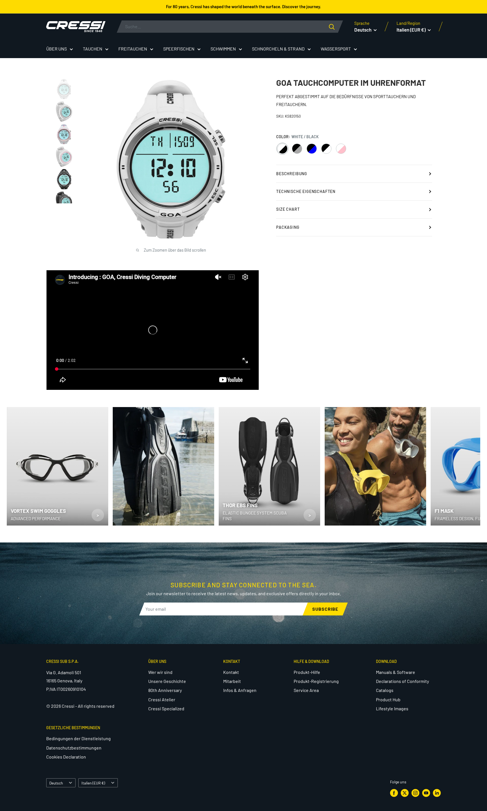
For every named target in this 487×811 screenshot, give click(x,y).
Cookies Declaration (66, 756)
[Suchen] (336, 26)
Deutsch (56, 783)
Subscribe (325, 609)
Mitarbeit (232, 681)
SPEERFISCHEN (178, 48)
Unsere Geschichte (167, 681)
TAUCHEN (92, 48)
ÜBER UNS (56, 48)
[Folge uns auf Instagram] (415, 793)
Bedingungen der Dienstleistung (78, 738)
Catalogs (384, 690)
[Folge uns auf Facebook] (394, 793)
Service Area (306, 690)
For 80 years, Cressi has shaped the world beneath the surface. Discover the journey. (243, 6)
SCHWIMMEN (223, 48)
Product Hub (388, 699)
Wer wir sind (160, 672)
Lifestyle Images (392, 708)
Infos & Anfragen (239, 690)
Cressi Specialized (166, 708)
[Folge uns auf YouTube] (426, 793)
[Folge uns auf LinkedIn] (437, 793)
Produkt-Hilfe (307, 672)
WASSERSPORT (336, 48)
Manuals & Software (395, 672)
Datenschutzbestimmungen (73, 747)
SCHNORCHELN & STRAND (278, 48)
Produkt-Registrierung (316, 681)
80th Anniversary (165, 690)
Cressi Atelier (161, 699)
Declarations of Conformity (402, 681)
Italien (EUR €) (93, 783)
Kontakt (231, 672)
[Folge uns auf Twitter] (405, 793)
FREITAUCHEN (132, 48)
